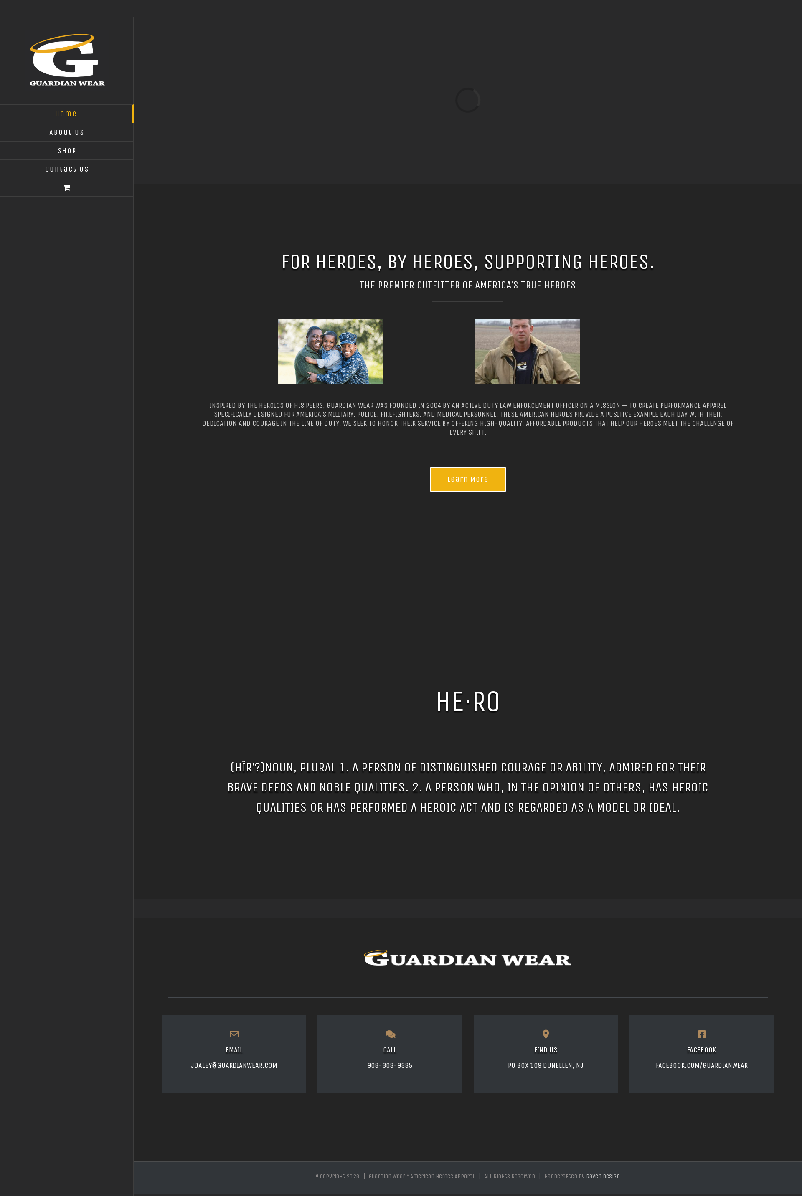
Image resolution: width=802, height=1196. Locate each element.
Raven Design (603, 1176)
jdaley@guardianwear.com (234, 1065)
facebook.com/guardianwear (702, 1065)
